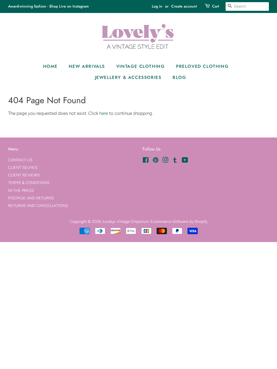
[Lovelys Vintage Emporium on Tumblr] (175, 161)
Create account (184, 6)
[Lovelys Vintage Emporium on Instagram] (165, 161)
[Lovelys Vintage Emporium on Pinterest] (156, 161)
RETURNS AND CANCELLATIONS (38, 205)
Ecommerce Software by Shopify (178, 221)
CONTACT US (20, 159)
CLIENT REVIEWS (24, 175)
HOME (50, 66)
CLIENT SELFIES (22, 167)
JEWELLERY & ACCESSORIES (128, 77)
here (103, 113)
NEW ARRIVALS (87, 66)
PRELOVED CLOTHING (202, 66)
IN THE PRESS (21, 190)
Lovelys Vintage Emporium (126, 221)
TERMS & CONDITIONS (29, 182)
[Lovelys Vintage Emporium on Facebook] (146, 161)
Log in (157, 6)
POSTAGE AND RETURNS (31, 198)
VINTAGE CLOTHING (140, 66)
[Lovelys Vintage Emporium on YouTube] (185, 161)
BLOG (179, 77)
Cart (215, 6)
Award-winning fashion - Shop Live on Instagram (48, 6)
